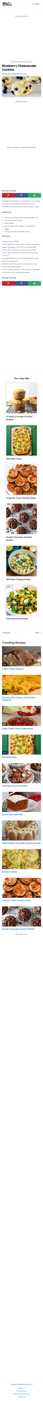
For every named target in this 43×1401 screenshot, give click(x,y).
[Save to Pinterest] (8, 195)
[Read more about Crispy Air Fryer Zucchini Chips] (21, 479)
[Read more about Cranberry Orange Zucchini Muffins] (21, 398)
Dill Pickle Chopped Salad (18, 579)
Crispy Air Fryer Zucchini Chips (21, 498)
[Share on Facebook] (21, 195)
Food (24, 74)
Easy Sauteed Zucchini (17, 618)
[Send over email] (34, 195)
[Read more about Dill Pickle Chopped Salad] (21, 561)
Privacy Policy (21, 1391)
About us (21, 1388)
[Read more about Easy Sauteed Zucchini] (21, 600)
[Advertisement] (21, 39)
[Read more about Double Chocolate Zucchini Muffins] (21, 519)
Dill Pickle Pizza (13, 459)
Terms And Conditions (21, 1394)
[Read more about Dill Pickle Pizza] (21, 440)
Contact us (21, 1397)
